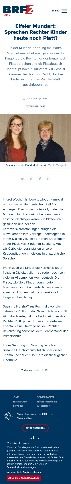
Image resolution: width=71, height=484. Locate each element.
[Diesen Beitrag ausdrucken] (31, 179)
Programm (19, 401)
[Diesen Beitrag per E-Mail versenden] (22, 179)
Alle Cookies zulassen (23, 478)
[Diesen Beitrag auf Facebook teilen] (40, 179)
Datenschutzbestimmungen (21, 467)
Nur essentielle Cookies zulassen (24, 472)
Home (15, 397)
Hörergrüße (47, 401)
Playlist (17, 406)
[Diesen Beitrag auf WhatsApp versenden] (49, 179)
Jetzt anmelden (35, 428)
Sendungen (45, 397)
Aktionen (44, 406)
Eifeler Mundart (35, 106)
